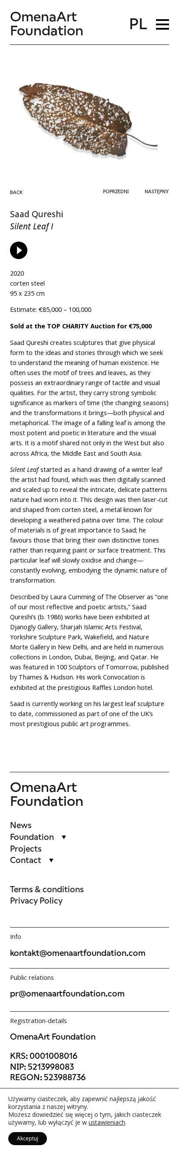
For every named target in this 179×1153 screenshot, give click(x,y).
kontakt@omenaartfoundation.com (78, 953)
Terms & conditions (47, 889)
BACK (16, 192)
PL (138, 24)
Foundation (32, 837)
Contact (25, 860)
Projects (26, 848)
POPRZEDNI (116, 191)
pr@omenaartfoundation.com (67, 993)
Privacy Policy (36, 900)
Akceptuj (27, 1138)
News (21, 825)
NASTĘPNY (157, 191)
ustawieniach (107, 1122)
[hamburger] (162, 24)
